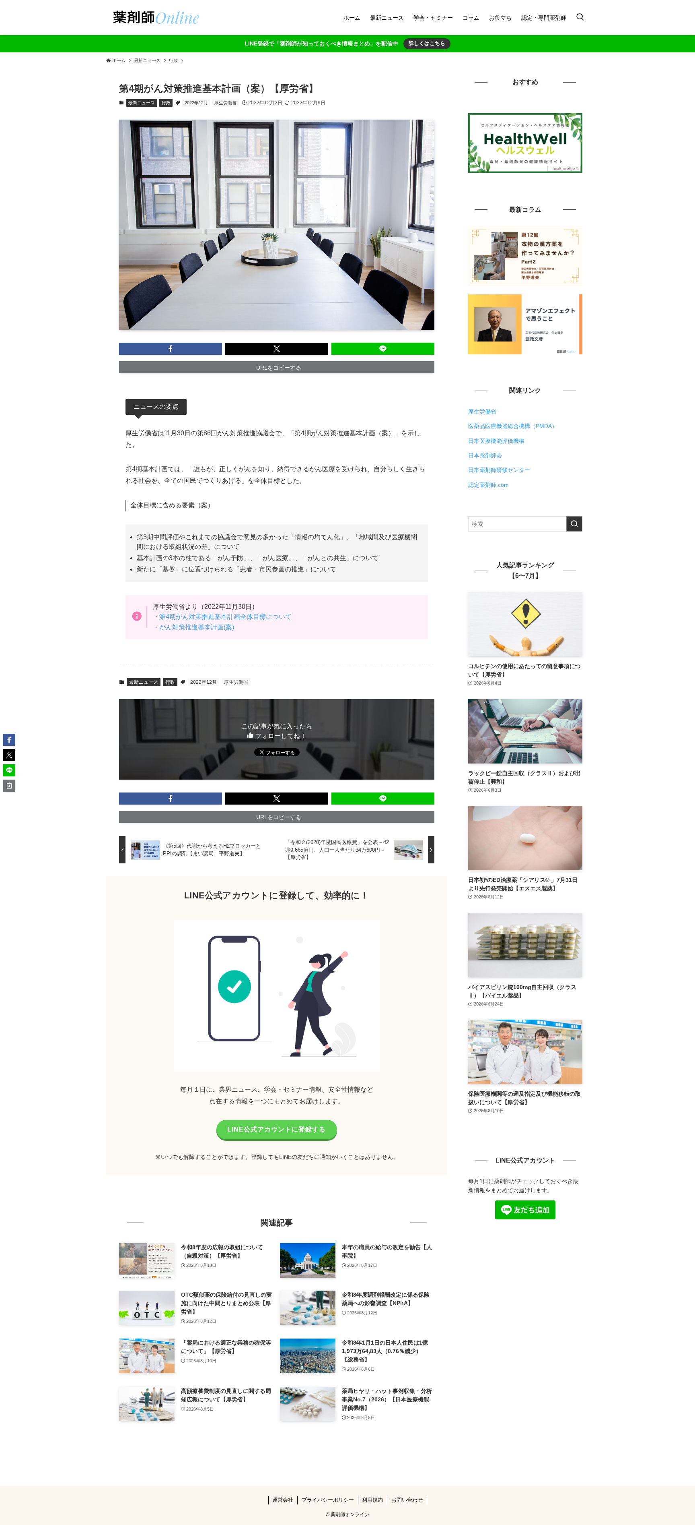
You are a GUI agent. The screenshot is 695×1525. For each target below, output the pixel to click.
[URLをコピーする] (9, 786)
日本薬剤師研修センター (499, 470)
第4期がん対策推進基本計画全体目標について (225, 616)
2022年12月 (196, 102)
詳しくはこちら (427, 43)
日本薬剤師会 (485, 455)
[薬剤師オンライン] (155, 17)
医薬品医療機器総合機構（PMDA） (512, 426)
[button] (170, 349)
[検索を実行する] (574, 524)
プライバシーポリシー (328, 1500)
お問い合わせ (407, 1500)
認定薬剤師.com (488, 485)
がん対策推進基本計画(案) (196, 627)
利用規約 (372, 1500)
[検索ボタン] (580, 17)
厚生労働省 (225, 102)
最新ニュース (141, 102)
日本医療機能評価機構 (496, 441)
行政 (166, 102)
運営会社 (282, 1500)
